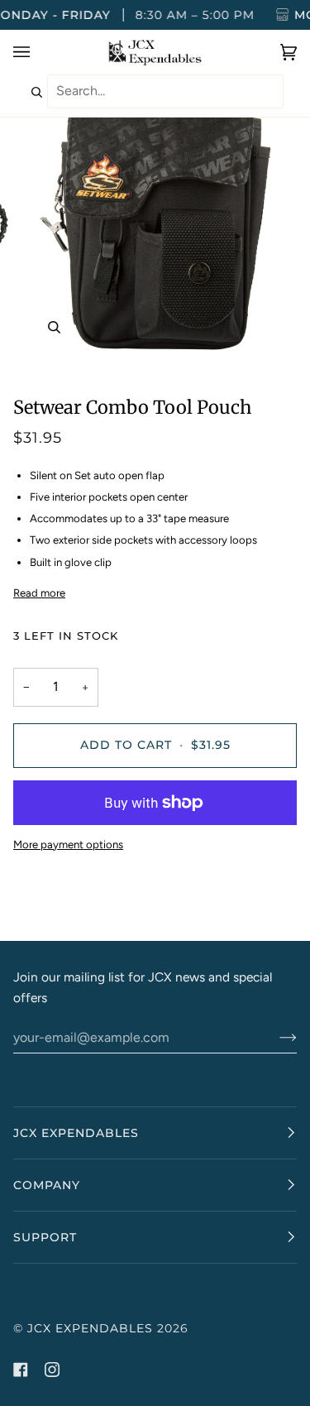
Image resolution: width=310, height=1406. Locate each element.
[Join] (275, 1037)
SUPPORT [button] (45, 1237)
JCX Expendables (90, 1328)
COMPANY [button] (46, 1185)
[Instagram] (52, 1369)
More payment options (68, 844)
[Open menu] (38, 52)
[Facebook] (20, 1369)
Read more (39, 593)
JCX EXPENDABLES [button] (76, 1133)
